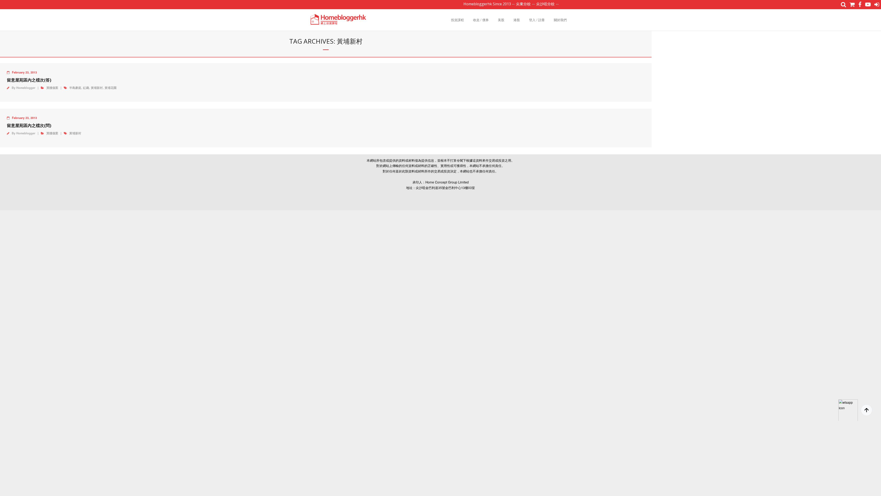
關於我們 (560, 19)
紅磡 (86, 88)
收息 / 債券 (481, 19)
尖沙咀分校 (532, 3)
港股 (516, 19)
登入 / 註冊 (537, 19)
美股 (501, 19)
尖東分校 (510, 3)
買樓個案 (52, 88)
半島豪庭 (75, 88)
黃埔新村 (97, 88)
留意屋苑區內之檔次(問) (29, 125)
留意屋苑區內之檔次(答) (29, 80)
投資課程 (457, 19)
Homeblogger (25, 88)
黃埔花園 (111, 88)
